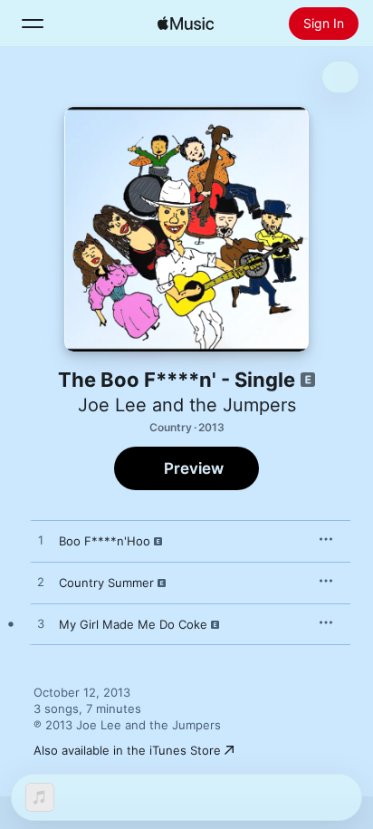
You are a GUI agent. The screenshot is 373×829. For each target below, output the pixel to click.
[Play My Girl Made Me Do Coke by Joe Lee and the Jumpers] (41, 624)
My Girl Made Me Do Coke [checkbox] (133, 624)
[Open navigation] (33, 23)
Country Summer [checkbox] (106, 582)
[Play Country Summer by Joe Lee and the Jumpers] (41, 582)
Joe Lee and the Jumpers (187, 405)
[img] (186, 23)
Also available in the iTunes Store (127, 750)
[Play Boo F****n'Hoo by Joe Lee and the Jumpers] (41, 541)
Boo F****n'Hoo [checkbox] (104, 541)
